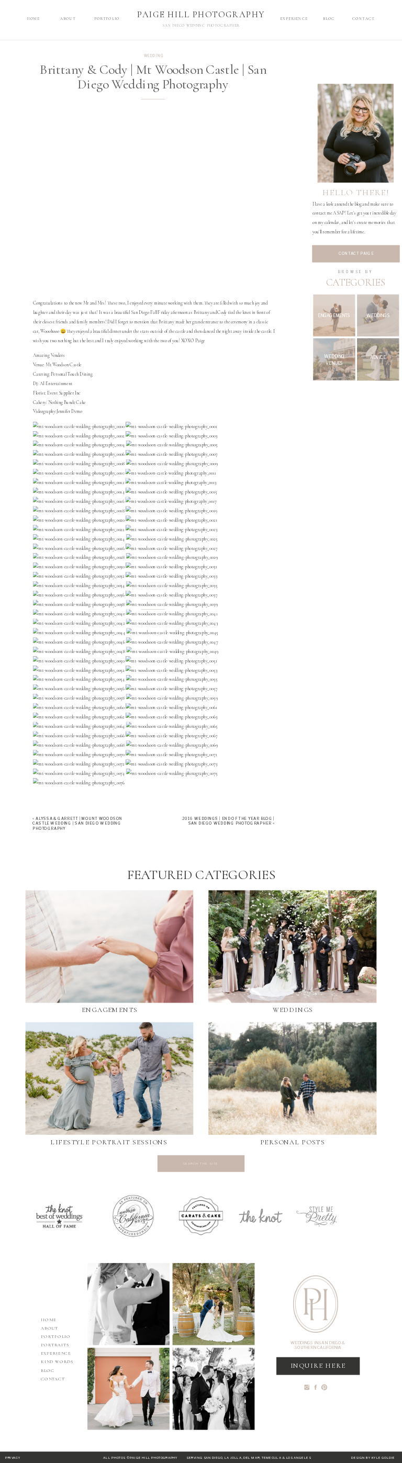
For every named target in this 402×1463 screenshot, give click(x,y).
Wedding (153, 55)
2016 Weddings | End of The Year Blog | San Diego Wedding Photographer (228, 821)
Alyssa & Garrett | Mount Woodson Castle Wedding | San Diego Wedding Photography (77, 823)
